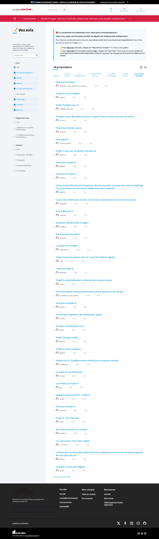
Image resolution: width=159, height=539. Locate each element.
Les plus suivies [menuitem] (125, 75)
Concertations (29, 18)
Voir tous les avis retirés (62, 477)
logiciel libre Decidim (32, 536)
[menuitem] (25, 55)
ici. (81, 43)
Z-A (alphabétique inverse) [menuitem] (95, 75)
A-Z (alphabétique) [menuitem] (80, 75)
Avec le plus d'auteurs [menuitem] (139, 75)
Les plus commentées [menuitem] (112, 75)
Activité (107, 494)
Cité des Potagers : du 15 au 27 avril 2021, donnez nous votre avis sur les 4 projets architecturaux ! (83, 18)
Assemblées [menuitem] (64, 506)
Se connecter (87, 498)
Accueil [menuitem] (62, 494)
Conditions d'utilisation (20, 523)
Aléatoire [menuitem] (56, 76)
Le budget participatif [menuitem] (69, 498)
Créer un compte (88, 494)
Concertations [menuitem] (66, 502)
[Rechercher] (64, 10)
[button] (16, 63)
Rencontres (108, 498)
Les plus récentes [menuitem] (67, 75)
